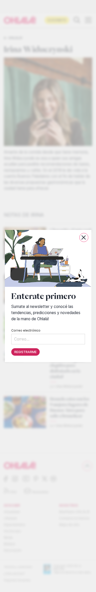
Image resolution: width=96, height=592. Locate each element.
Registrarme (25, 352)
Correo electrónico (25, 330)
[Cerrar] (83, 237)
